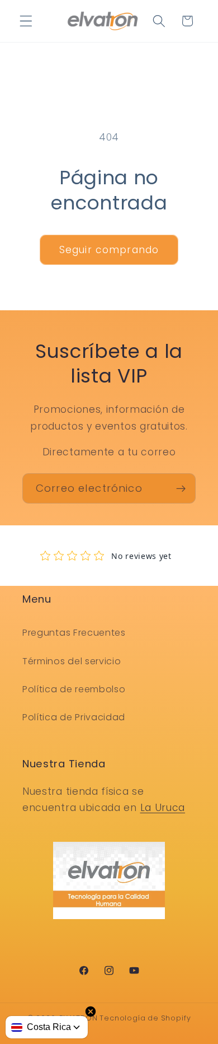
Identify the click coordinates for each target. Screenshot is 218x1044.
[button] (26, 21)
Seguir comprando (109, 250)
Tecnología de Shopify (145, 1018)
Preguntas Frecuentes (74, 632)
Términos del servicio (71, 661)
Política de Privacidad (73, 717)
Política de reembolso (74, 689)
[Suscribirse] (181, 488)
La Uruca (163, 807)
